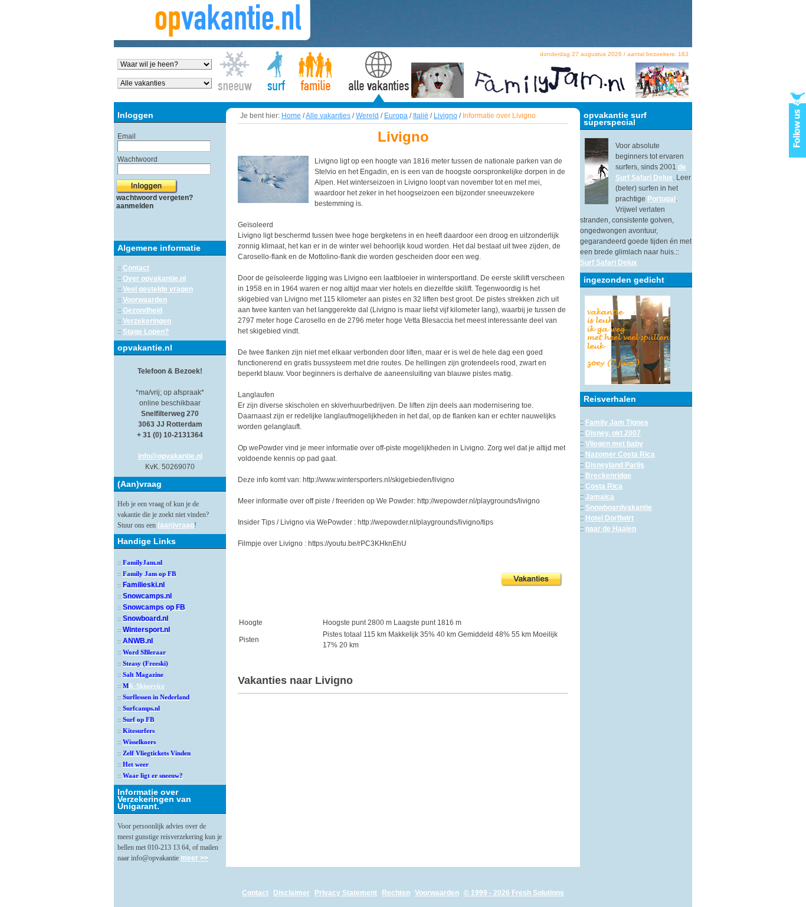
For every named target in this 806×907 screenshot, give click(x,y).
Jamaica (599, 497)
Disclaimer (291, 893)
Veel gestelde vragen (158, 289)
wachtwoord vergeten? (154, 198)
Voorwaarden (145, 300)
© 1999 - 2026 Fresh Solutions (514, 893)
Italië (420, 116)
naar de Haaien (610, 529)
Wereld (367, 116)
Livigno (445, 116)
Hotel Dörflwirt (609, 518)
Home (291, 116)
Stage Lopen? (146, 332)
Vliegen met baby (614, 444)
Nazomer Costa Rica (620, 454)
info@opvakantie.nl (170, 456)
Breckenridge (608, 475)
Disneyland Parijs (614, 465)
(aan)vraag (176, 525)
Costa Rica (603, 486)
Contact (136, 268)
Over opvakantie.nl (154, 278)
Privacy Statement (345, 893)
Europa (396, 116)
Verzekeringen (147, 321)
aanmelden (134, 206)
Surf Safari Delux (608, 262)
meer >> (194, 858)
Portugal (661, 199)
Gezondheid (142, 310)
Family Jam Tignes (616, 422)
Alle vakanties (328, 116)
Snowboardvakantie (618, 507)
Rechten (396, 893)
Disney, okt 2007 (613, 433)
